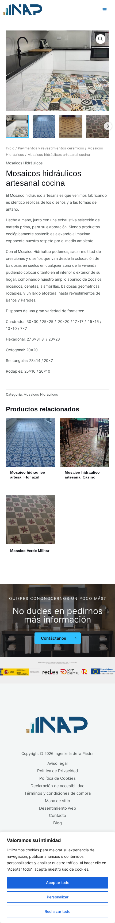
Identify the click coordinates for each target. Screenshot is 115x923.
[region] (57, 877)
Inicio (10, 148)
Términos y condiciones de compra (57, 793)
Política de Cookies (57, 778)
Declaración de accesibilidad (57, 785)
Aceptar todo (57, 882)
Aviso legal (57, 763)
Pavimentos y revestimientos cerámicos (51, 148)
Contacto (57, 815)
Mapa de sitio (57, 800)
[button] (100, 39)
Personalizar (57, 897)
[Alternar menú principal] (104, 10)
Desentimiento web (57, 808)
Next (108, 126)
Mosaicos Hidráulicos (24, 163)
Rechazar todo (57, 911)
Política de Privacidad (57, 770)
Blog (57, 822)
